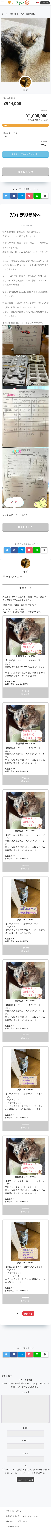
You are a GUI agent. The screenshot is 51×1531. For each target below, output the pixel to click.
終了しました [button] (25, 171)
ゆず (25, 571)
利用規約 (9, 1521)
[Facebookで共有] (14, 196)
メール (26, 1440)
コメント (25, 1392)
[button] (25, 154)
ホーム (4, 14)
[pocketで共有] (29, 196)
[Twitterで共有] (6, 196)
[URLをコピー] (44, 196)
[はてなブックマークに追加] (21, 196)
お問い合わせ (22, 1521)
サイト (25, 1453)
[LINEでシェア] (37, 196)
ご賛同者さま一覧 (13, 1526)
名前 (26, 1427)
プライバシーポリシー (14, 1511)
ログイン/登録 (45, 3)
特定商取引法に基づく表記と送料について (22, 1516)
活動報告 (14, 14)
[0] (36, 3)
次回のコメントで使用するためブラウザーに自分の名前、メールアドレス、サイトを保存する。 (25, 1471)
